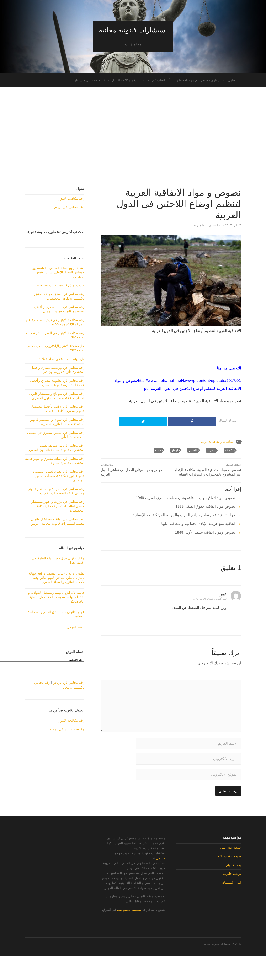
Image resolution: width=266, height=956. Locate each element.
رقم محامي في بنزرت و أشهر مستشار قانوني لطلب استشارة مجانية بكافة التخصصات (57, 506)
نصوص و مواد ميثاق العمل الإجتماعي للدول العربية (132, 469)
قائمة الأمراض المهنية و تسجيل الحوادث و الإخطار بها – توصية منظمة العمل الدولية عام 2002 (56, 597)
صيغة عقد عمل (230, 847)
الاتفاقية (229, 450)
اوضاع (175, 450)
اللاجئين (193, 450)
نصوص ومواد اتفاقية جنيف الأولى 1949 (205, 532)
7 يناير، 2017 (233, 225)
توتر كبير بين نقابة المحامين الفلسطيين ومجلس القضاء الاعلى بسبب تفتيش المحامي (58, 272)
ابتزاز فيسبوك (231, 882)
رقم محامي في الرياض (68, 207)
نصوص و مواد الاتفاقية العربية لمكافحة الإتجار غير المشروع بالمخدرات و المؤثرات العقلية (207, 469)
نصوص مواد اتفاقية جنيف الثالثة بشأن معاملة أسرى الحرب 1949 (185, 498)
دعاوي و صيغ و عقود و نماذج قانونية (196, 80)
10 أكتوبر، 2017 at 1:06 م (210, 598)
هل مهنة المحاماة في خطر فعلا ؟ (61, 359)
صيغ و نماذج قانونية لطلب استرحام (60, 285)
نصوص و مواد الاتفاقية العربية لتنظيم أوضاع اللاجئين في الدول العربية (179, 203)
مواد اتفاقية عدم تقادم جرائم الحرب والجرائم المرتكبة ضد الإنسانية (184, 515)
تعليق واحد (199, 225)
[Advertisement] (133, 137)
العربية (210, 450)
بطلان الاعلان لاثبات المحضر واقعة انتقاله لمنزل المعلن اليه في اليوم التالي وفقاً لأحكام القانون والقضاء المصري (56, 578)
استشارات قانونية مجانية (133, 30)
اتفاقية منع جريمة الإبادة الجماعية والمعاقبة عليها (198, 524)
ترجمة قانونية (232, 873)
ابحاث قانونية (156, 80)
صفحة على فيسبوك (87, 80)
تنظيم (158, 450)
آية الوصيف (215, 225)
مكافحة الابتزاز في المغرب (66, 729)
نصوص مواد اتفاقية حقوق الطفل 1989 (205, 506)
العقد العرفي (75, 627)
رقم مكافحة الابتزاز (124, 80)
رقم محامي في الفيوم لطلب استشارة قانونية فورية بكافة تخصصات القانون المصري (58, 476)
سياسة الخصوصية (129, 909)
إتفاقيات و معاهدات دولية (217, 441)
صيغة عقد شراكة (229, 856)
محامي (232, 80)
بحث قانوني (233, 865)
